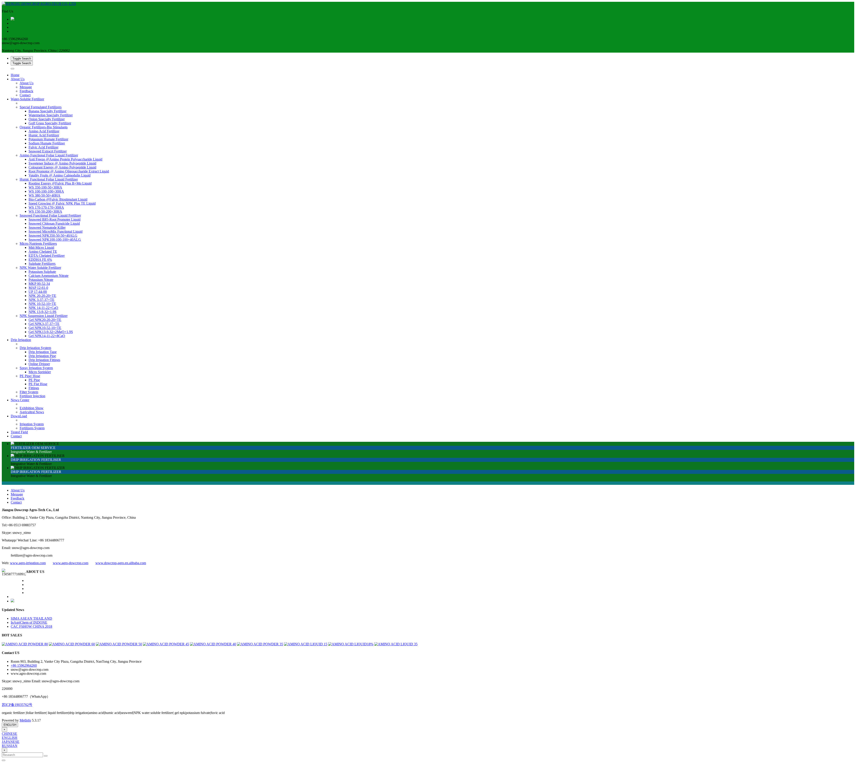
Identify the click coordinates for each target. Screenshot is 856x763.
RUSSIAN (9, 746)
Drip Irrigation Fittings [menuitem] (44, 360)
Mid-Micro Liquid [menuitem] (41, 247)
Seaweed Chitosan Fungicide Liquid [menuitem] (54, 223)
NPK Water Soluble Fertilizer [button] (40, 267)
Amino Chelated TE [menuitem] (43, 251)
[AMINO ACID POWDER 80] (25, 644)
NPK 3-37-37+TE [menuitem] (41, 300)
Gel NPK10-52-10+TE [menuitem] (45, 328)
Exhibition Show (31, 408)
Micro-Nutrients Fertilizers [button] (38, 243)
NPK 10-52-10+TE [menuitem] (42, 304)
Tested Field (19, 432)
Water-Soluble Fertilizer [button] (27, 99)
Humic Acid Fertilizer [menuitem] (44, 135)
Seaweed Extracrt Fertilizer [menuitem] (48, 151)
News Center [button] (20, 400)
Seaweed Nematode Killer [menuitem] (47, 227)
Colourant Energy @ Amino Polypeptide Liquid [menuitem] (62, 167)
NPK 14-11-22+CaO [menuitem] (43, 308)
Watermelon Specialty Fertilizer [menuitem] (51, 115)
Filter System (29, 392)
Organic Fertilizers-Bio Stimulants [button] (44, 127)
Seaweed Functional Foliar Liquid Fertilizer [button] (50, 215)
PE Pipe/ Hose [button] (30, 376)
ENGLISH (10, 724)
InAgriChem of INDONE (29, 622)
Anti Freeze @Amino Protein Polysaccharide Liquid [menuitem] (65, 159)
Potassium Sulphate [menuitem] (42, 272)
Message (26, 87)
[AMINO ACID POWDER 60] (72, 644)
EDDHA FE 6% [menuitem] (40, 259)
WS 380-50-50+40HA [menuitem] (44, 195)
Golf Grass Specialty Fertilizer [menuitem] (50, 123)
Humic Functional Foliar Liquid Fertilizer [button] (49, 179)
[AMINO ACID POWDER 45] (166, 644)
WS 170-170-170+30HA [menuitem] (46, 207)
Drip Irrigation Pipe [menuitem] (42, 356)
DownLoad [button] (19, 416)
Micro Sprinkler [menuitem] (40, 372)
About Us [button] (18, 79)
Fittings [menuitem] (34, 388)
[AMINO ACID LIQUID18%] (350, 644)
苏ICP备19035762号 (17, 705)
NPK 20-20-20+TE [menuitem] (42, 296)
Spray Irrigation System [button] (36, 368)
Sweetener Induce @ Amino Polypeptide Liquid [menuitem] (62, 163)
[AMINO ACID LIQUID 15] (305, 644)
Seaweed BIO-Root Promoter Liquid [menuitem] (54, 219)
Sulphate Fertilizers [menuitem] (42, 263)
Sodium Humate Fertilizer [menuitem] (47, 143)
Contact (25, 95)
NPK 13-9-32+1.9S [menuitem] (42, 312)
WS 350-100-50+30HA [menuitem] (45, 187)
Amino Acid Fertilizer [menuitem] (44, 131)
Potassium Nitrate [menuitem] (41, 280)
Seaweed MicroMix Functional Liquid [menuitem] (55, 231)
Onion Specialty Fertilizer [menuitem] (47, 119)
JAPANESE (10, 742)
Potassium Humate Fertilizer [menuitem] (48, 139)
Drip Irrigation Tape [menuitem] (43, 352)
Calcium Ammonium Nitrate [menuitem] (48, 276)
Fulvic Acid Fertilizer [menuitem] (43, 147)
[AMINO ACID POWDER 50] (119, 644)
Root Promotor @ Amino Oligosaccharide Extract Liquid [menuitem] (69, 171)
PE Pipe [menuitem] (34, 380)
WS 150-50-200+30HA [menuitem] (45, 211)
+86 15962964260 (24, 665)
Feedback (26, 91)
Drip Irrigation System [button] (35, 348)
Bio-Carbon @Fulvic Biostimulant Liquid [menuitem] (58, 199)
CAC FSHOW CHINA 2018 (31, 626)
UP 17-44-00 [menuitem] (38, 292)
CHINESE (9, 734)
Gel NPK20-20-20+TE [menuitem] (45, 320)
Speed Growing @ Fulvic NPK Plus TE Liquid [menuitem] (62, 203)
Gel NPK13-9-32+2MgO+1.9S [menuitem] (51, 332)
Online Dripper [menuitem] (39, 364)
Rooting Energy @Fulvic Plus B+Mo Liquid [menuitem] (60, 183)
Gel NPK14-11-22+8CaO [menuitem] (47, 336)
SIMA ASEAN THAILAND (31, 618)
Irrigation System (32, 424)
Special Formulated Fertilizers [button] (41, 107)
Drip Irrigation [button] (21, 340)
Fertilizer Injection (32, 396)
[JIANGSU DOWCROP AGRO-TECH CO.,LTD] (428, 4)
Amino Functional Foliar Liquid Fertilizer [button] (49, 155)
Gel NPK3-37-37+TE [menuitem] (44, 324)
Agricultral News (32, 412)
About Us (26, 83)
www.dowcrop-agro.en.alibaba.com (120, 563)
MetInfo (25, 720)
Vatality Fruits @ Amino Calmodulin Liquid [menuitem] (60, 175)
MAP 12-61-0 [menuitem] (38, 288)
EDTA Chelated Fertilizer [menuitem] (47, 255)
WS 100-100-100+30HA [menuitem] (46, 191)
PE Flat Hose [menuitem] (38, 384)
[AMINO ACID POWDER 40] (213, 644)
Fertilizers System (32, 428)
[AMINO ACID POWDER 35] (260, 644)
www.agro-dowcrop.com (70, 563)
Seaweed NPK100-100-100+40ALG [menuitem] (55, 239)
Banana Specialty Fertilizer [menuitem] (47, 111)
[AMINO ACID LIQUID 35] (396, 644)
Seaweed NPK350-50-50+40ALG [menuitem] (53, 235)
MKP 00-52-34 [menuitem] (39, 284)
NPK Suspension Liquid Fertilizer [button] (44, 316)
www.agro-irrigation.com (28, 563)
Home (15, 75)
